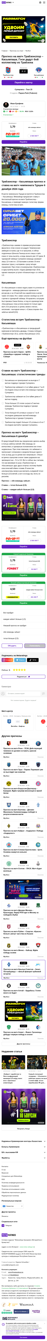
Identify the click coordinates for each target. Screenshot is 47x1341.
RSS (3, 1179)
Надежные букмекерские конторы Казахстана (22, 1141)
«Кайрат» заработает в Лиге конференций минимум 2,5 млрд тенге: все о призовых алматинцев (12, 1078)
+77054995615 (13, 1275)
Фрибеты (6, 1158)
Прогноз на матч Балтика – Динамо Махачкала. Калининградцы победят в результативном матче (20, 812)
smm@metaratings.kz (15, 1272)
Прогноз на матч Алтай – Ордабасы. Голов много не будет (22, 992)
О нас (4, 1170)
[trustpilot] (7, 1311)
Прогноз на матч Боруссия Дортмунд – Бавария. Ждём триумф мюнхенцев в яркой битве (22, 791)
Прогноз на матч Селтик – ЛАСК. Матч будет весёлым (22, 870)
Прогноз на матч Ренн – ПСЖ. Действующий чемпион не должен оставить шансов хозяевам (22, 751)
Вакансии (5, 1173)
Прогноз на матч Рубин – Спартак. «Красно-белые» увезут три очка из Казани (22, 933)
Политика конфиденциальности (13, 1182)
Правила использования (10, 1186)
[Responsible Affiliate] (10, 1318)
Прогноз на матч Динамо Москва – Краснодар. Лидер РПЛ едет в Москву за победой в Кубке (20, 912)
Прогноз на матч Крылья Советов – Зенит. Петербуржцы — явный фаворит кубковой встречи (22, 971)
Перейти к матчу (23, 82)
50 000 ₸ (34, 569)
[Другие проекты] (8, 2)
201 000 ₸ (34, 597)
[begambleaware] (21, 1311)
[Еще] (44, 2)
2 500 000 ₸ (34, 136)
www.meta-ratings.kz (27, 1247)
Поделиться (21, 677)
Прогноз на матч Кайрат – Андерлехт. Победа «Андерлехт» (23, 832)
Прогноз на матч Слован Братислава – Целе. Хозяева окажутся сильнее (23, 851)
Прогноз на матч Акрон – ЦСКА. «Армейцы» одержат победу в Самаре (17, 354)
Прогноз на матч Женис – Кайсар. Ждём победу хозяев (20, 951)
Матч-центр (7, 711)
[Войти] (40, 2)
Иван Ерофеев (16, 103)
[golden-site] (13, 1304)
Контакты (5, 1166)
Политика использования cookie (13, 1189)
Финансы (5, 1216)
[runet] (4, 1304)
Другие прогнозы (12, 736)
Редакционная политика (10, 1196)
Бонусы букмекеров (10, 1147)
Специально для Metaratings (12, 1176)
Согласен (23, 1337)
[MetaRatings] (9, 1235)
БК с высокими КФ (10, 1152)
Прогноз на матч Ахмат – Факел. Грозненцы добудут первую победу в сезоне (22, 1033)
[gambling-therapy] (36, 1311)
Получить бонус (23, 1129)
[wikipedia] (26, 1304)
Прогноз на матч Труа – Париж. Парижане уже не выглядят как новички (23, 771)
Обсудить (12, 646)
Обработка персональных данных (14, 1192)
